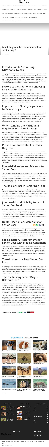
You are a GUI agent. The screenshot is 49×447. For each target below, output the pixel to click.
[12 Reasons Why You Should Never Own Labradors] (19, 407)
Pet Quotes (12, 17)
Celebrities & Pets (5, 9)
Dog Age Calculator (18, 13)
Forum (35, 441)
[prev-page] (3, 392)
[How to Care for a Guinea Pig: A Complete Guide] (24, 345)
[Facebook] (35, 435)
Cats (39, 5)
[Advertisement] (24, 60)
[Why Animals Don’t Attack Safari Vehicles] (9, 370)
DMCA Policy (27, 5)
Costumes (30, 9)
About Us (3, 441)
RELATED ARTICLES (17, 337)
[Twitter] (40, 435)
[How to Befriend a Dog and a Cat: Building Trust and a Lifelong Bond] (40, 345)
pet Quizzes (45, 9)
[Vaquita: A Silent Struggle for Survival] (9, 383)
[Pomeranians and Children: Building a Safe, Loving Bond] (3, 419)
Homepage (3, 5)
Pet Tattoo (39, 9)
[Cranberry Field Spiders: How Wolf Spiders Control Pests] (9, 358)
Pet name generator (28, 13)
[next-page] (5, 392)
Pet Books (20, 21)
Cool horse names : (9, 13)
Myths (2, 13)
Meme (34, 13)
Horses (35, 5)
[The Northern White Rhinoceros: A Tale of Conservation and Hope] (40, 370)
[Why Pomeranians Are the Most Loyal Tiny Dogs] (3, 414)
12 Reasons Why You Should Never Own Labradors (27, 408)
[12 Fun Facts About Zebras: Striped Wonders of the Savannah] (24, 370)
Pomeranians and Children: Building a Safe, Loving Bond (10, 419)
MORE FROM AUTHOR (31, 337)
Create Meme (39, 13)
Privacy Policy (9, 441)
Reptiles (6, 17)
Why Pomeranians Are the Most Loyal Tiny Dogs (11, 414)
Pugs (35, 9)
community (15, 5)
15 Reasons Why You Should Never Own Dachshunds (27, 418)
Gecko (2, 17)
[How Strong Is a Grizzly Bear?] (40, 358)
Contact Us (9, 5)
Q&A (16, 21)
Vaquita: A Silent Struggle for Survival (9, 389)
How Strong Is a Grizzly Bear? (38, 363)
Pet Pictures (17, 17)
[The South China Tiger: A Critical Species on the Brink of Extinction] (40, 383)
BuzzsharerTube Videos (6, 21)
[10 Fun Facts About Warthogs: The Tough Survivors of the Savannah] (24, 358)
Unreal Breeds (44, 5)
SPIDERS (44, 13)
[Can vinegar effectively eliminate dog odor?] (9, 345)
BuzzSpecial (21, 5)
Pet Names (19, 9)
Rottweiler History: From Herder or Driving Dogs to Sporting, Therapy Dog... (11, 408)
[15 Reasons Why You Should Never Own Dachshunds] (19, 418)
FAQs (13, 21)
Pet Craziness (12, 9)
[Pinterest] (37, 435)
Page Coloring (24, 17)
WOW (32, 5)
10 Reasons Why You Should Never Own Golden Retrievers (27, 413)
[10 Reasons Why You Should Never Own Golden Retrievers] (19, 413)
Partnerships (30, 441)
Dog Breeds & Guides (33, 17)
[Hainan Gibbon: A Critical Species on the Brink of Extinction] (24, 383)
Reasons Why (24, 9)
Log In (2, 443)
